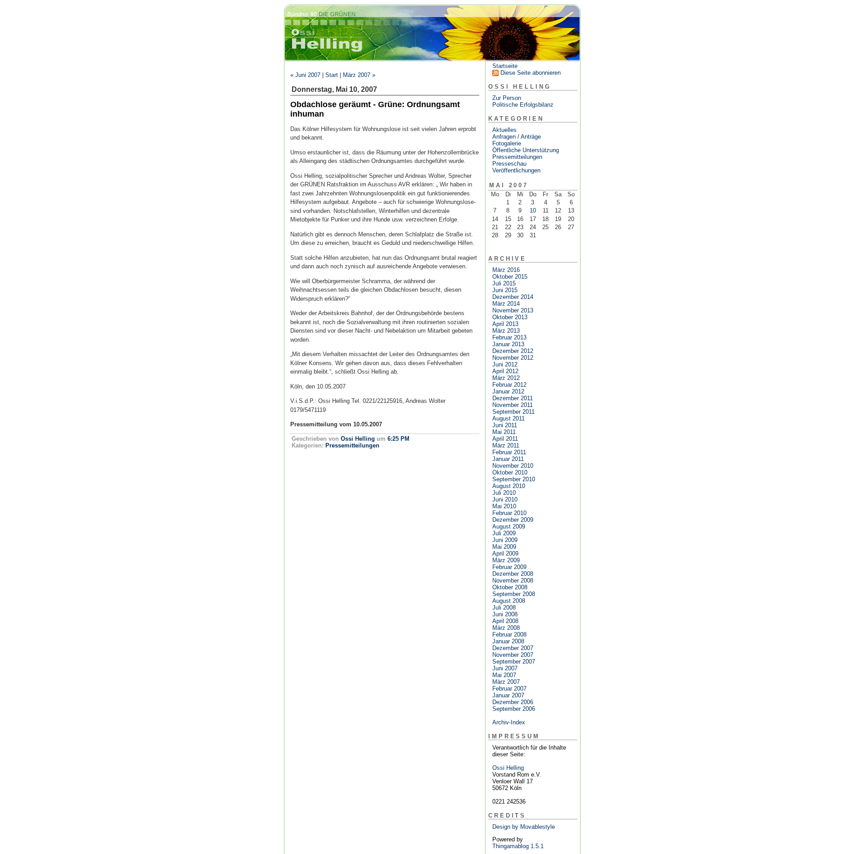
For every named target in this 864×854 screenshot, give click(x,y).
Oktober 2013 (509, 317)
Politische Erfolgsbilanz (523, 104)
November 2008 (512, 580)
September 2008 (513, 594)
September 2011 (513, 411)
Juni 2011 (504, 425)
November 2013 (512, 310)
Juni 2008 (505, 614)
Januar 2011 (508, 459)
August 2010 (508, 486)
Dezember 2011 (512, 398)
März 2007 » (359, 75)
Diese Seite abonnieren (530, 72)
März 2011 (505, 445)
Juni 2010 (505, 499)
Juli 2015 (504, 283)
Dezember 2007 (512, 648)
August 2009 (508, 526)
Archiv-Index (508, 722)
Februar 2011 (509, 452)
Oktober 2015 (509, 276)
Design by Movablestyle (523, 826)
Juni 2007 (505, 668)
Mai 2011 (504, 432)
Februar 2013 (509, 337)
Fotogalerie (506, 143)
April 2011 (505, 438)
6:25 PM (398, 438)
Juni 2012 (505, 364)
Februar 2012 (509, 384)
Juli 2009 (504, 533)
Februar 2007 (509, 688)
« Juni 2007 (305, 75)
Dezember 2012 (512, 351)
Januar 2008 (508, 641)
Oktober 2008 (509, 587)
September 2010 (513, 479)
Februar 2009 (509, 567)
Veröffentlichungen (516, 170)
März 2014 (506, 303)
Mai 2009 (504, 546)
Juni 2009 (505, 540)
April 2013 (505, 324)
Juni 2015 (505, 290)
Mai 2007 (504, 675)
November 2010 (512, 465)
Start (331, 75)
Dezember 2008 (512, 573)
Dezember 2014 (512, 297)
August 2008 (508, 600)
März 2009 (506, 560)
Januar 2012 (508, 391)
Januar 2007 (508, 695)
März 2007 (506, 681)
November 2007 (512, 654)
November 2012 (512, 357)
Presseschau (509, 163)
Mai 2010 (504, 506)
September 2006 (513, 708)
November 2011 (512, 405)
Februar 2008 (509, 634)
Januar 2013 (508, 344)
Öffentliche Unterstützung (525, 150)
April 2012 (505, 371)
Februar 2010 (509, 513)
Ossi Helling (358, 438)
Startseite (505, 66)
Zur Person (506, 98)
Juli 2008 (504, 607)
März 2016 (506, 270)
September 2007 (513, 661)
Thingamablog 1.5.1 (518, 846)
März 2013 (506, 330)
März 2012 (506, 378)
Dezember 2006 (512, 702)
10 (533, 210)
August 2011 (508, 418)
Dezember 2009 (512, 519)
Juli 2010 (504, 492)
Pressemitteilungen (352, 445)
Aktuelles (504, 130)
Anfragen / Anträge (516, 136)
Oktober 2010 (509, 472)
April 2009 (505, 553)
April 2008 (505, 621)
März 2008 (506, 627)
